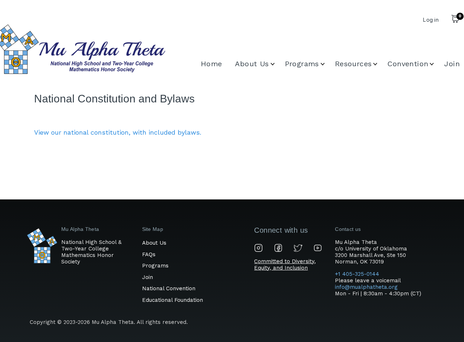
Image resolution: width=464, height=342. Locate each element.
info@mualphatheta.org (366, 287)
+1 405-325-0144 (358, 274)
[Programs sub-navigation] (327, 64)
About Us (154, 243)
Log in (431, 19)
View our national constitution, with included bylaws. (117, 132)
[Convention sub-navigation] (436, 64)
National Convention (168, 288)
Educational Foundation (172, 300)
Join (147, 277)
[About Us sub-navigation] (277, 64)
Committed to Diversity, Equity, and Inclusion (285, 264)
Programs (155, 265)
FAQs (149, 254)
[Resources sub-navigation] (380, 64)
